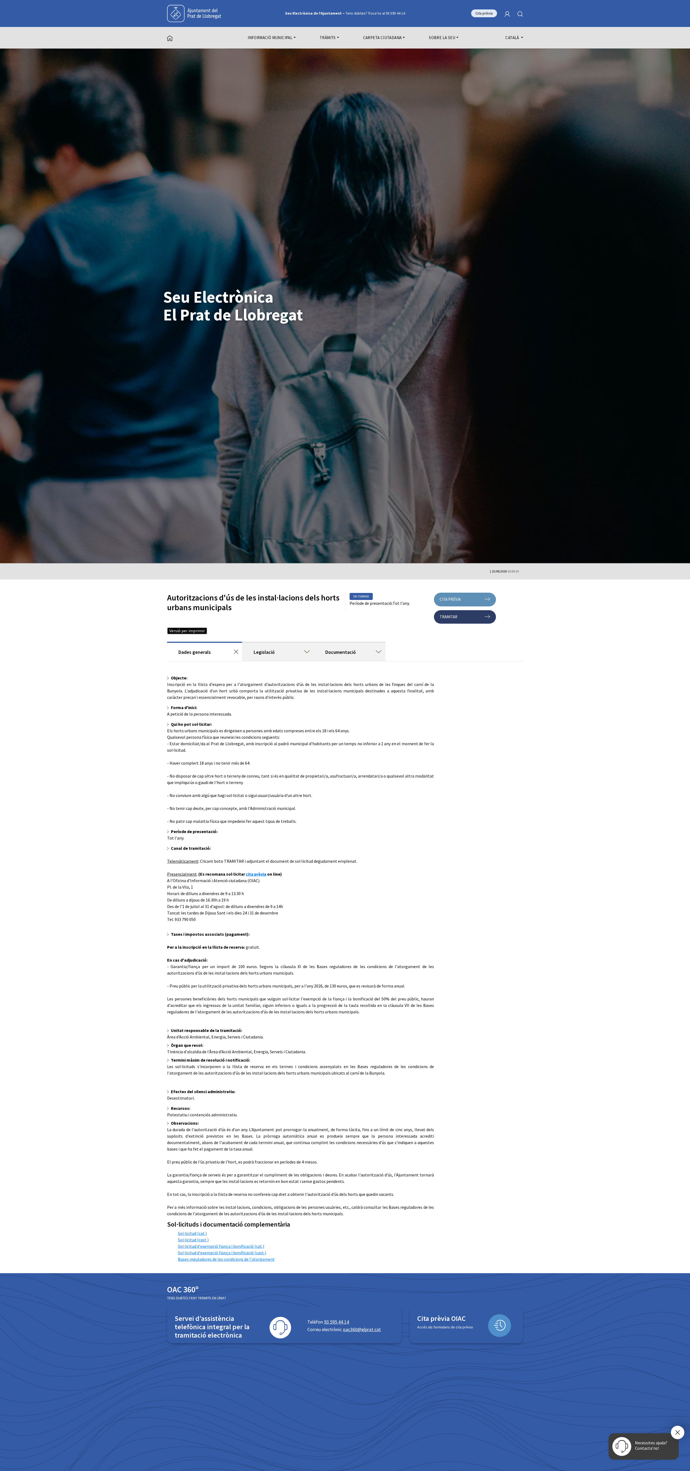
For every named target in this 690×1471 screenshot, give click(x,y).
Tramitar (448, 616)
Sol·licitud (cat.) (192, 1233)
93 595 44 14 (336, 1322)
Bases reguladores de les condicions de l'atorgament (226, 1259)
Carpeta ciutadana (382, 37)
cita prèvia (256, 874)
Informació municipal (270, 37)
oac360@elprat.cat (362, 1329)
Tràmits (328, 37)
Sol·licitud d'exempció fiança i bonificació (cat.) (221, 1246)
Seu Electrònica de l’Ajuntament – (345, 13)
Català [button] (512, 37)
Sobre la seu (442, 37)
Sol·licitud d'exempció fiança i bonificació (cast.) (222, 1252)
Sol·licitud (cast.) (193, 1239)
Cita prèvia (484, 13)
